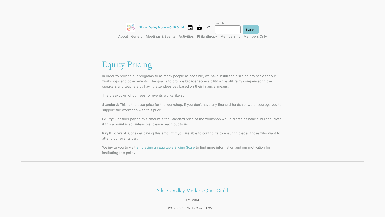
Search (219, 23)
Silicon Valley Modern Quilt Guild (161, 27)
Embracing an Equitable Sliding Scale (165, 147)
